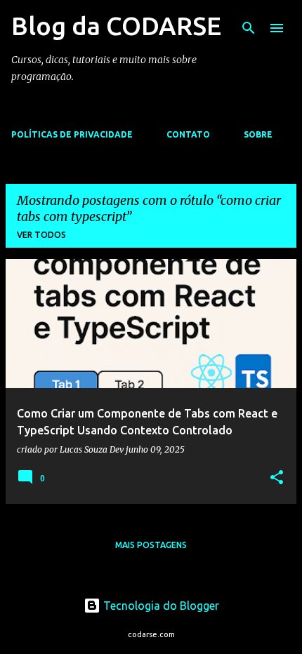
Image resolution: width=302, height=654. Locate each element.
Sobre (258, 134)
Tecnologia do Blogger (159, 605)
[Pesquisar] (248, 28)
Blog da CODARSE (116, 25)
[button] (276, 478)
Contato (188, 134)
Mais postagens (151, 544)
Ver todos (41, 234)
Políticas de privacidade (72, 134)
